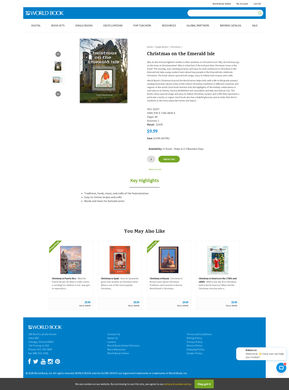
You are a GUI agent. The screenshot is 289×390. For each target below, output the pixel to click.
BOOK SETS (58, 25)
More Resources (116, 349)
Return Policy (194, 345)
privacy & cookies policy (177, 384)
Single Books (161, 46)
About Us (112, 338)
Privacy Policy (194, 341)
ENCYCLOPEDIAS (113, 25)
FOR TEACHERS (142, 25)
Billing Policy (194, 338)
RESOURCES (169, 25)
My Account (242, 3)
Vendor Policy (194, 353)
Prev (58, 54)
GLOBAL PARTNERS (198, 25)
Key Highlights (144, 180)
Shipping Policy (195, 349)
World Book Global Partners (123, 345)
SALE (255, 25)
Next (58, 94)
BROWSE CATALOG (230, 25)
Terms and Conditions (199, 334)
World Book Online (222, 3)
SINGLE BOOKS (84, 25)
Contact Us (113, 334)
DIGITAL (36, 25)
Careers (111, 341)
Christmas (176, 46)
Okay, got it (204, 384)
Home (150, 46)
